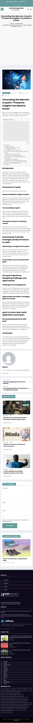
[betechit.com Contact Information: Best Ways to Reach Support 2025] (16, 407)
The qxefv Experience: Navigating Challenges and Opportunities (15, 157)
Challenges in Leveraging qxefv (12, 159)
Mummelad (24, 706)
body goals (28, 690)
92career (4, 690)
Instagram (6, 583)
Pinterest (5, 587)
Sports (5, 680)
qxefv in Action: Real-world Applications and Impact (15, 162)
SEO (4, 679)
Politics (5, 674)
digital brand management (8, 696)
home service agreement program (9, 701)
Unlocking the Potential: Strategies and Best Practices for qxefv (16, 152)
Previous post (6, 379)
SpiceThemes (16, 720)
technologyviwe (16, 8)
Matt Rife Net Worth (6, 706)
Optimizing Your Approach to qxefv (13, 154)
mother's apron (16, 706)
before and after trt (19, 690)
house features (23, 701)
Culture (5, 663)
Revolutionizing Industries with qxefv (13, 163)
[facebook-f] (13, 4)
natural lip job (5, 709)
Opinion (5, 672)
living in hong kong (19, 704)
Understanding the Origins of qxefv (13, 147)
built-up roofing (15, 693)
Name (3, 502)
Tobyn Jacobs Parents (7, 712)
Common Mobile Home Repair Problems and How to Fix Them (13, 472)
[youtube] (20, 4)
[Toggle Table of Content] (27, 143)
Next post (5, 386)
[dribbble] (16, 4)
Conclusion (6, 164)
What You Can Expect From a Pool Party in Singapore (15, 560)
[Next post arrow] (29, 389)
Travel (5, 684)
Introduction (6, 145)
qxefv (16, 112)
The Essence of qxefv (8, 146)
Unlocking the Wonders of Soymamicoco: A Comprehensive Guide (15, 389)
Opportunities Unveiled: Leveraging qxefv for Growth (16, 160)
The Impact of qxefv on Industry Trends (14, 150)
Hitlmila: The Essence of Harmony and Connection (14, 445)
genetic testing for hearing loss (20, 698)
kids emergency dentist (7, 704)
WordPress (18, 719)
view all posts (5, 373)
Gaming (6, 668)
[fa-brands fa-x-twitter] (14, 4)
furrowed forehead (6, 698)
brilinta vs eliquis (5, 693)
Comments (5, 488)
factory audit (19, 696)
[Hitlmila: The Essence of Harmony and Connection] (16, 434)
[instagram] (18, 4)
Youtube (5, 590)
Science (5, 677)
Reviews (5, 675)
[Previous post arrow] (29, 382)
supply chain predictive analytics (18, 709)
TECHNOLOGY (6, 93)
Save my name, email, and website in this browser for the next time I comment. (15, 520)
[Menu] (2, 9)
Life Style (5, 670)
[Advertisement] (16, 46)
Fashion (5, 667)
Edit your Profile (23, 370)
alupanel (10, 690)
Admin (15, 93)
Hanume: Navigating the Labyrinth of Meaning (14, 382)
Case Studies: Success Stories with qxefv (14, 155)
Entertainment (7, 540)
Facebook (6, 580)
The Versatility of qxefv (10, 148)
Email (3, 510)
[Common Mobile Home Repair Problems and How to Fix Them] (16, 461)
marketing (28, 704)
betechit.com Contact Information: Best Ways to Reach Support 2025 (15, 418)
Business (6, 662)
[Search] (28, 9)
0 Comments (6, 95)
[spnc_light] (31, 9)
